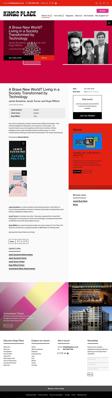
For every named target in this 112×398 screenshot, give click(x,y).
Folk (32, 358)
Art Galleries (8, 351)
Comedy (34, 365)
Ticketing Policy (31, 395)
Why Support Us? (9, 358)
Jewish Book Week (80, 201)
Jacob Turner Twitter (17, 262)
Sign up (90, 374)
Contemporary (36, 354)
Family (33, 363)
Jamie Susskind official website (21, 255)
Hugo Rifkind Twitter (16, 265)
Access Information (10, 363)
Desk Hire (7, 365)
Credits (67, 395)
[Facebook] (17, 241)
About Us (7, 349)
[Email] (26, 241)
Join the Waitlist (87, 115)
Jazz (32, 356)
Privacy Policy (43, 395)
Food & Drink (8, 354)
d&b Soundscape (37, 349)
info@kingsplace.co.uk (16, 3)
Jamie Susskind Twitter (18, 258)
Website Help (81, 395)
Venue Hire (7, 356)
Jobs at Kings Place (10, 360)
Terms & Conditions (56, 395)
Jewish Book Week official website (22, 269)
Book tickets (77, 167)
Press (74, 395)
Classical (34, 351)
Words (77, 130)
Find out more (87, 167)
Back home (20, 13)
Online (33, 347)
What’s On (7, 347)
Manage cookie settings (56, 388)
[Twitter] (22, 241)
